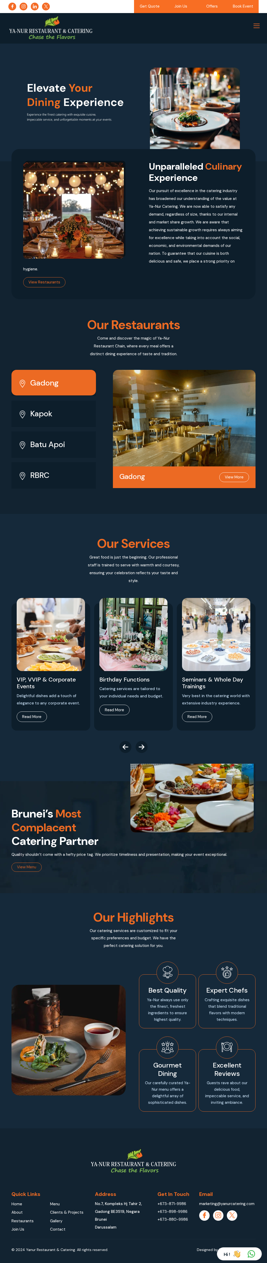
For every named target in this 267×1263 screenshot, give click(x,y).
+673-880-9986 (172, 1219)
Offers (212, 6)
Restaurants (22, 1221)
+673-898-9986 (172, 1211)
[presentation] (125, 747)
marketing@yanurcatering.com (226, 1203)
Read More (31, 716)
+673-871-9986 (171, 1203)
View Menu (26, 867)
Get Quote (150, 6)
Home (16, 1204)
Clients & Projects (66, 1212)
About (17, 1212)
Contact (57, 1229)
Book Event (243, 6)
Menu (55, 1204)
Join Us (180, 6)
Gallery (56, 1221)
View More (234, 477)
